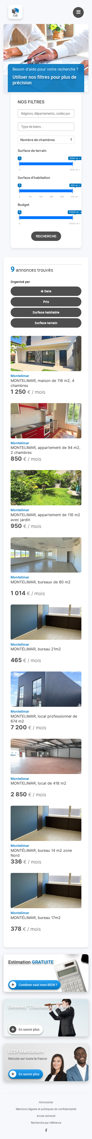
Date (47, 291)
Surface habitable (46, 312)
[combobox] (46, 113)
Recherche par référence (46, 1122)
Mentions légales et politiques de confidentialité (46, 1109)
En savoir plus (29, 1029)
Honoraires (46, 1102)
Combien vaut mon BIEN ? (38, 984)
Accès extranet (46, 1116)
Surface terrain (46, 323)
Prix (46, 301)
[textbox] (46, 114)
